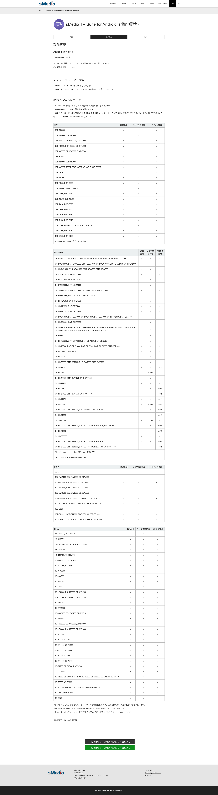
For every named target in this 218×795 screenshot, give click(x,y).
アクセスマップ (79, 778)
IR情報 (142, 4)
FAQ (146, 37)
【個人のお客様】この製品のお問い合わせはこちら (109, 748)
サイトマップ (149, 770)
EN (179, 4)
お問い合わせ (162, 4)
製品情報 (113, 4)
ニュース (133, 4)
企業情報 (123, 4)
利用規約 (148, 775)
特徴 (71, 37)
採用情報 (151, 4)
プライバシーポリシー (153, 773)
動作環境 (109, 37)
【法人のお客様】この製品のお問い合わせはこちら (109, 742)
